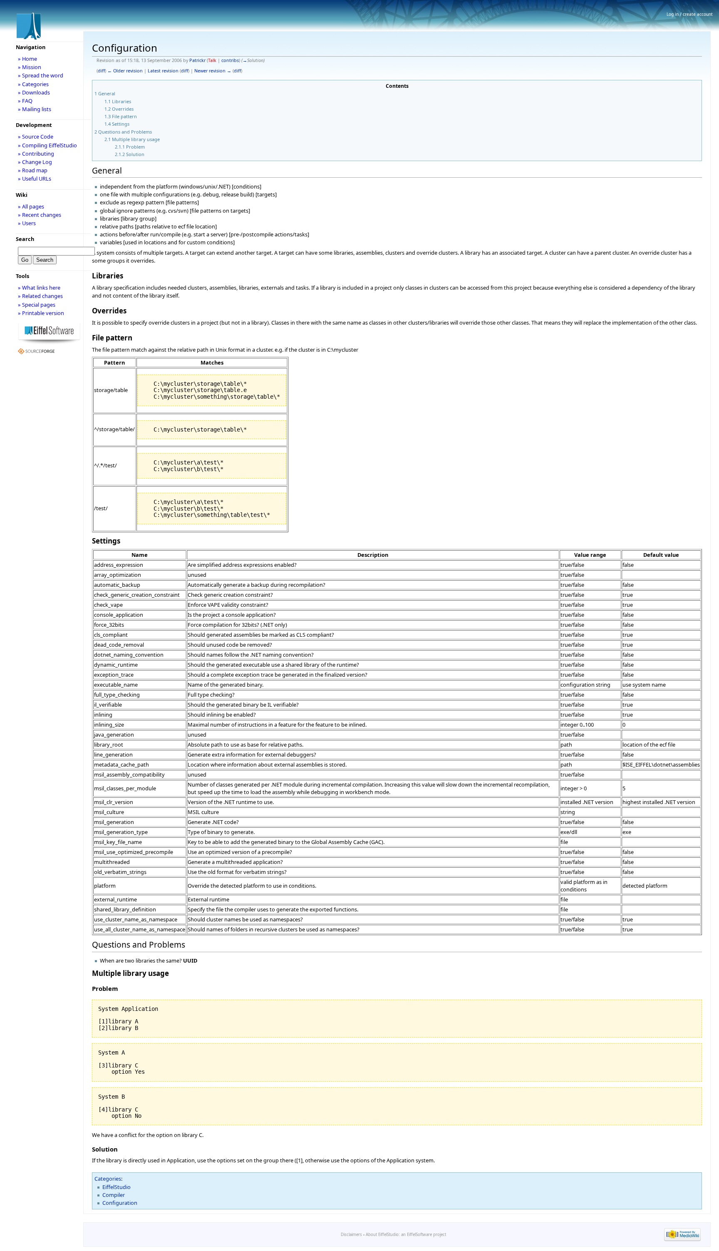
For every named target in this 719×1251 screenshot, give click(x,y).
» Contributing (36, 153)
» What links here (39, 287)
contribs (230, 60)
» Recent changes (39, 214)
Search (25, 239)
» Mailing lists (34, 109)
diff (101, 71)
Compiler (113, 1195)
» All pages (31, 206)
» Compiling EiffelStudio (47, 145)
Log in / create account (690, 14)
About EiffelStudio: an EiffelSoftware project (406, 1234)
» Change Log (35, 162)
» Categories (33, 84)
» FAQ (25, 100)
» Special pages (36, 304)
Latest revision (163, 71)
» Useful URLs (34, 178)
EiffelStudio (116, 1187)
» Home (27, 58)
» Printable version (41, 313)
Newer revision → (212, 71)
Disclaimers (351, 1234)
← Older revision (125, 71)
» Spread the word (40, 75)
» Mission (29, 67)
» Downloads (34, 92)
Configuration (119, 1202)
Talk (212, 60)
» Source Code (35, 136)
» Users (27, 223)
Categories (107, 1178)
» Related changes (40, 296)
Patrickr (197, 60)
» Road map (32, 170)
